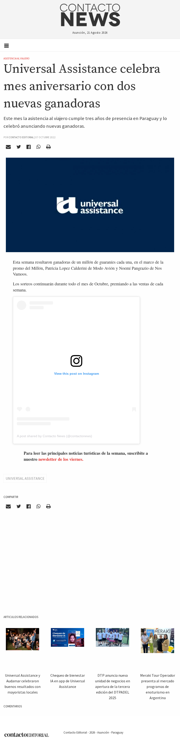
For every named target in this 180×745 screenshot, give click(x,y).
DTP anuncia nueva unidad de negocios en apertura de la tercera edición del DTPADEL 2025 (112, 686)
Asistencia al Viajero (17, 58)
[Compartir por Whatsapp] (38, 147)
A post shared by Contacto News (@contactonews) (54, 436)
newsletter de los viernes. (60, 459)
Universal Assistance (25, 478)
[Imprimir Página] (48, 147)
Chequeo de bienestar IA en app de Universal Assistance (67, 681)
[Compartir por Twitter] (18, 147)
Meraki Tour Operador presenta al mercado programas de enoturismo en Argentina (157, 686)
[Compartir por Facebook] (28, 147)
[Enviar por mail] (8, 147)
